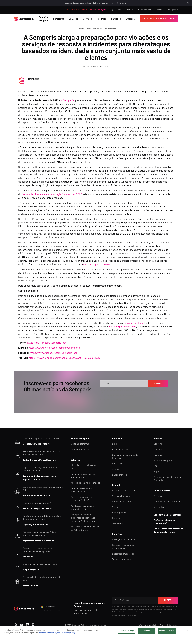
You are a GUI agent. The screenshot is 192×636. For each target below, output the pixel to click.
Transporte (117, 524)
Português (171, 10)
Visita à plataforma (80, 444)
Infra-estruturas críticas (124, 490)
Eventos (158, 455)
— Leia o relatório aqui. (96, 3)
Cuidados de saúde (121, 501)
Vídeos (115, 469)
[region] (96, 631)
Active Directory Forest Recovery (39, 460)
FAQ (155, 466)
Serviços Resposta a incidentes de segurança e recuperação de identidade (84, 518)
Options (147, 631)
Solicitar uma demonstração (167, 515)
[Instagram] (33, 624)
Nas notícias (160, 507)
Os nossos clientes (80, 449)
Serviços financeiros (122, 496)
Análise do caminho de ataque (85, 483)
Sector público (119, 513)
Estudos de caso (120, 449)
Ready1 (26, 557)
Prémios (158, 496)
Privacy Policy (155, 393)
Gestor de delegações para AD (37, 508)
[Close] (187, 631)
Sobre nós (159, 444)
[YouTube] (22, 624)
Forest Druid (29, 586)
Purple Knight (29, 570)
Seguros (116, 507)
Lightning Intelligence (34, 524)
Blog (119, 10)
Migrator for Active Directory (37, 541)
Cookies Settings (127, 631)
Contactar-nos (144, 10)
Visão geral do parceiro (123, 539)
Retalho (116, 518)
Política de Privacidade (119, 612)
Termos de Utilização (169, 625)
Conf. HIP (130, 10)
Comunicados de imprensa (167, 501)
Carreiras (158, 449)
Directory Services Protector (37, 444)
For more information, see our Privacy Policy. (57, 633)
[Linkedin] (27, 624)
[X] (16, 624)
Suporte (158, 10)
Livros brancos (119, 475)
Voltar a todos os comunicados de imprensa (97, 29)
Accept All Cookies (166, 631)
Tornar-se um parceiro (123, 559)
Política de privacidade (147, 625)
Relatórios (117, 464)
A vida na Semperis (163, 460)
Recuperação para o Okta (35, 495)
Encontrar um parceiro (123, 554)
